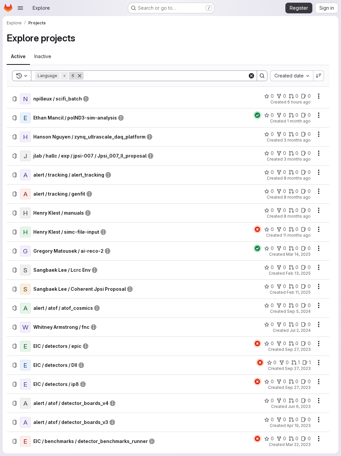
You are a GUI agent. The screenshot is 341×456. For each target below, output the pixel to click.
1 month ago (299, 121)
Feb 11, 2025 (299, 292)
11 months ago (297, 235)
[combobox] (291, 75)
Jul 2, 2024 (300, 330)
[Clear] (251, 76)
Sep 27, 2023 (298, 349)
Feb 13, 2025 (298, 273)
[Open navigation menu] (20, 8)
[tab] (18, 56)
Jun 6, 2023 (299, 406)
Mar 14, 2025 (298, 254)
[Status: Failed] (257, 229)
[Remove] (80, 76)
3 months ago (297, 140)
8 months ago (297, 178)
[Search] (262, 75)
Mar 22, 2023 (298, 444)
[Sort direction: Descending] (318, 75)
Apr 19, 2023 (299, 425)
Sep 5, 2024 (299, 311)
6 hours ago (299, 101)
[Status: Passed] (257, 115)
